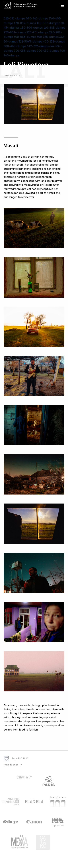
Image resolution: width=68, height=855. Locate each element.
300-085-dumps (25, 37)
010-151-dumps (14, 18)
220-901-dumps (37, 32)
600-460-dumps (15, 46)
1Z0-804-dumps (31, 27)
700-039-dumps (48, 50)
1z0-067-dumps (47, 23)
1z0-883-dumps (54, 27)
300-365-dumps (48, 37)
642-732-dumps (38, 46)
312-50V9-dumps (30, 41)
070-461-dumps (37, 18)
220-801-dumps (15, 32)
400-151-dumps (54, 41)
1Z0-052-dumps (25, 23)
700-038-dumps (25, 50)
